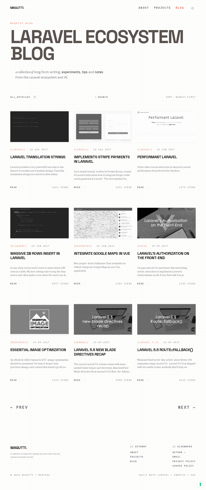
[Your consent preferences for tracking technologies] (200, 484)
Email (177, 456)
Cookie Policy (183, 465)
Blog (180, 7)
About (144, 7)
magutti (17, 8)
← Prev (19, 407)
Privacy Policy (184, 461)
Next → (187, 407)
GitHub (179, 452)
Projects (162, 7)
